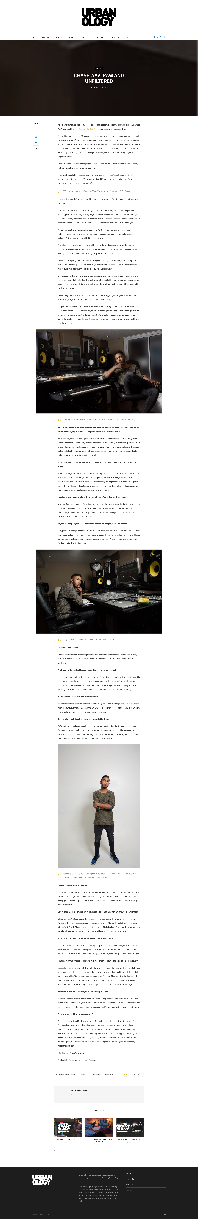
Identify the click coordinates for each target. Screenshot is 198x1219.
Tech (71, 37)
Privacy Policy (130, 1179)
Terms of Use (129, 1185)
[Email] (36, 148)
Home (34, 37)
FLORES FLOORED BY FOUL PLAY (130, 1139)
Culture (99, 37)
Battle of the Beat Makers (89, 129)
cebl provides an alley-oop (67, 1139)
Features (46, 37)
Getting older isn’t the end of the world (99, 1140)
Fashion (84, 37)
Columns (114, 37)
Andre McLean (96, 87)
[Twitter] (36, 137)
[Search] (164, 37)
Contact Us (129, 1190)
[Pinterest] (138, 1075)
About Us (128, 1174)
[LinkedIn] (36, 143)
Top (164, 1214)
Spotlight (109, 1075)
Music (59, 37)
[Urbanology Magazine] (99, 17)
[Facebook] (36, 131)
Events (129, 37)
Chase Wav (84, 1075)
